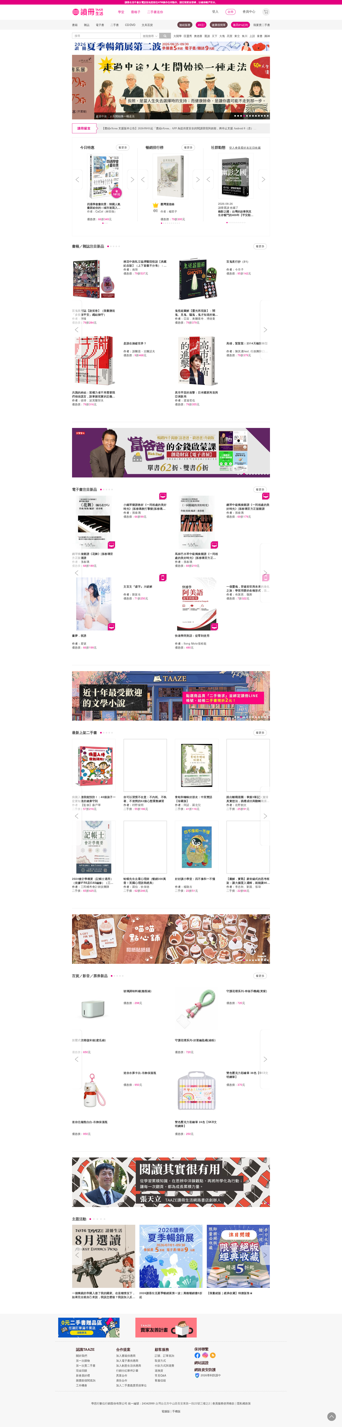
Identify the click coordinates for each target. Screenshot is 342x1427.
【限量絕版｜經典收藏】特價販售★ (230, 1293)
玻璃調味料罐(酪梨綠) (138, 991)
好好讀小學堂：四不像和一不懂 (195, 879)
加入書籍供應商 (126, 1355)
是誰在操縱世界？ (135, 343)
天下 (214, 36)
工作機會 (81, 1385)
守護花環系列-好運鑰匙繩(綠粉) (195, 1040)
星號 (83, 643)
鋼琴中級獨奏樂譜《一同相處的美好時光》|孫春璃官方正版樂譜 (248, 507)
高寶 (229, 36)
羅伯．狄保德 (140, 887)
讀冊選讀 (223, 208)
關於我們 (81, 1355)
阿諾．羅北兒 (192, 805)
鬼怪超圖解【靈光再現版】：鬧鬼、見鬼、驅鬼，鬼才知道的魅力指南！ (196, 314)
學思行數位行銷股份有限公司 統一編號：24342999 (123, 1403)
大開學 (177, 36)
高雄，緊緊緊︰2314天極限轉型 (247, 343)
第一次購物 (83, 1360)
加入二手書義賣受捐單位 (131, 1385)
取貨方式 (160, 1360)
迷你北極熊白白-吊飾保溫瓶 (90, 1122)
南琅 (135, 269)
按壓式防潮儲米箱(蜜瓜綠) (89, 1040)
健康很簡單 (219, 25)
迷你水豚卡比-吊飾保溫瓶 (140, 1073)
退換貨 (159, 1370)
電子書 (100, 25)
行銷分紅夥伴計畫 (127, 1370)
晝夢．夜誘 (79, 635)
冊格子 (136, 12)
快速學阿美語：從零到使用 (192, 635)
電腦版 (166, 1411)
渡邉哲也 (189, 400)
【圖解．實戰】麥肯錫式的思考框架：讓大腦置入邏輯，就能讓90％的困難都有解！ (248, 883)
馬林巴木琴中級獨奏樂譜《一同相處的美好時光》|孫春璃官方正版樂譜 (196, 558)
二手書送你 (155, 12)
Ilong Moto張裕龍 (195, 643)
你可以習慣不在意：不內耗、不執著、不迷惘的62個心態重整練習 (145, 799)
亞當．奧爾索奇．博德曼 (199, 318)
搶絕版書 (184, 25)
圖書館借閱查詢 (85, 1380)
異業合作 (121, 1375)
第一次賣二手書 (85, 1365)
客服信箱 (160, 1380)
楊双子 (173, 211)
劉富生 (136, 594)
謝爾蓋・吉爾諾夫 (143, 351)
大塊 (222, 36)
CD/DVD (130, 25)
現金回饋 (81, 1370)
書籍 (75, 25)
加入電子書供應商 (127, 1360)
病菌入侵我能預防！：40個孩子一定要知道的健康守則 (94, 799)
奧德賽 (198, 36)
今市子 (239, 269)
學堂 (121, 12)
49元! (201, 25)
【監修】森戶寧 (91, 805)
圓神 (267, 36)
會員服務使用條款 (223, 1403)
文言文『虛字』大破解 (138, 586)
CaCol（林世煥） (106, 211)
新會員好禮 (83, 1375)
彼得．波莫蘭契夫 (92, 400)
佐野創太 (241, 805)
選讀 (207, 36)
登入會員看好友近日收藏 (245, 148)
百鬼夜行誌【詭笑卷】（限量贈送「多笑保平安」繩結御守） (93, 312)
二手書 (114, 25)
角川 (244, 36)
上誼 (252, 36)
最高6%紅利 (240, 25)
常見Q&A (160, 1375)
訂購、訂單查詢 (164, 1355)
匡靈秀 (188, 36)
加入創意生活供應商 (128, 1365)
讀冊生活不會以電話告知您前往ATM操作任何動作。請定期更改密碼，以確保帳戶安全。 (171, 2)
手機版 (176, 1411)
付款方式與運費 (164, 1365)
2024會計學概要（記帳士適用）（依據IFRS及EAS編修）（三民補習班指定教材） (92, 883)
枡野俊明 (138, 805)
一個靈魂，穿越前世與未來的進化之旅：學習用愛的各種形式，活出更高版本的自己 (248, 590)
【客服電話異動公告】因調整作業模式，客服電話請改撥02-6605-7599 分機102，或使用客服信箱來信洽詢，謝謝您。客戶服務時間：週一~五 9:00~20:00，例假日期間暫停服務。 (208, 128)
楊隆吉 (188, 887)
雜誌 (86, 25)
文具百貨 (147, 25)
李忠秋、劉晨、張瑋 (248, 887)
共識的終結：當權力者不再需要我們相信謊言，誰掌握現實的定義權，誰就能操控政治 (93, 396)
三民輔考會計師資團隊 (95, 887)
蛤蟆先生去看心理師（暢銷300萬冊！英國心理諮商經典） (145, 881)
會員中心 (249, 11)
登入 (215, 11)
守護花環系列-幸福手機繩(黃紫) (246, 991)
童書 (259, 36)
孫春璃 (85, 562)
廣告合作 (121, 1380)
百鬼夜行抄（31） (238, 261)
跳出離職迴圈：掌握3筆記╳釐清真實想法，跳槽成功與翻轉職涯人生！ (248, 801)
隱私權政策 (244, 1403)
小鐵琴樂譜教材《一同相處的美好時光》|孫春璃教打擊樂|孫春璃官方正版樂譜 (145, 508)
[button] (266, 11)
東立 (237, 36)
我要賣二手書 (261, 25)
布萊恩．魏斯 (243, 594)
